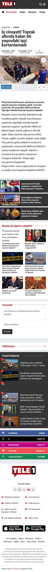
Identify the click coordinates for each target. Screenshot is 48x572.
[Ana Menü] (44, 4)
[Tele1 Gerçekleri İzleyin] (9, 4)
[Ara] (40, 4)
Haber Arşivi (33, 518)
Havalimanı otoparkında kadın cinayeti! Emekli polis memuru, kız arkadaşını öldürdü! (11, 269)
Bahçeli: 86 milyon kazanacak (9, 292)
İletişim (41, 541)
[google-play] (35, 529)
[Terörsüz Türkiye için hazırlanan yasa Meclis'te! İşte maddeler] (35, 282)
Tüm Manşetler (34, 509)
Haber (22, 12)
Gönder (7, 331)
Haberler (6, 27)
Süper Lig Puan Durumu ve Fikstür (9, 510)
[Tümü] (45, 346)
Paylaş (7, 87)
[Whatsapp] (33, 489)
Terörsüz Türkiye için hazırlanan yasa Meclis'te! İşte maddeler (35, 293)
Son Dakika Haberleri (13, 518)
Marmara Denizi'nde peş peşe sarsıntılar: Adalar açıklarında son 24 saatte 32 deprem (35, 269)
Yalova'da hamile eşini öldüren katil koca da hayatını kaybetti (11, 246)
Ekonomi (32, 12)
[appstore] (13, 529)
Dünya (42, 12)
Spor (22, 541)
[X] (19, 489)
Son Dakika (11, 12)
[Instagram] (24, 489)
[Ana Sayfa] (3, 12)
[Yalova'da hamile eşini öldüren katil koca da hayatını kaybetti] (12, 235)
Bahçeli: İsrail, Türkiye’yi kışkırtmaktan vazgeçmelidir (34, 246)
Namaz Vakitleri (11, 503)
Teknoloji (7, 541)
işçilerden (6, 107)
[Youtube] (29, 489)
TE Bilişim (15, 569)
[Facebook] (15, 489)
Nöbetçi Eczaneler (12, 497)
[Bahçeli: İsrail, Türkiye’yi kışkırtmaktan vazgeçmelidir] (35, 235)
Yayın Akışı (31, 541)
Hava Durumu (34, 497)
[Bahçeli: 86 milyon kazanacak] (12, 282)
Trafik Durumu (34, 503)
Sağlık (16, 541)
